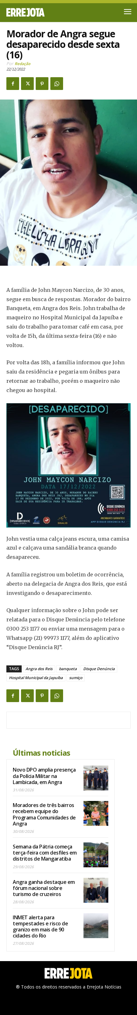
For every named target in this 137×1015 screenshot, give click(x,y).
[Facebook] (12, 83)
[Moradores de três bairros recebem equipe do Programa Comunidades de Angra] (95, 813)
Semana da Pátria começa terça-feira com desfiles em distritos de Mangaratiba (45, 852)
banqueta (68, 668)
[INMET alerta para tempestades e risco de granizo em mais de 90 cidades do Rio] (95, 925)
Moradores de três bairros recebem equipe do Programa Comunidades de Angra (44, 814)
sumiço (75, 677)
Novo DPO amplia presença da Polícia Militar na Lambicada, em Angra (44, 775)
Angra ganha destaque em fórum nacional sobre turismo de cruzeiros (44, 888)
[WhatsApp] (56, 83)
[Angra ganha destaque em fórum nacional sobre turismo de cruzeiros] (95, 890)
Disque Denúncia (99, 668)
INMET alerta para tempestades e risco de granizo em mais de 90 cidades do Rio (40, 926)
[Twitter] (27, 83)
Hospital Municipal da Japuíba (36, 677)
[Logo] (37, 12)
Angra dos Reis (39, 668)
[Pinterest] (42, 83)
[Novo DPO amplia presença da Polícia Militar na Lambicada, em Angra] (95, 778)
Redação (22, 63)
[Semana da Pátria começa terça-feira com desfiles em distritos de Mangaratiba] (95, 854)
